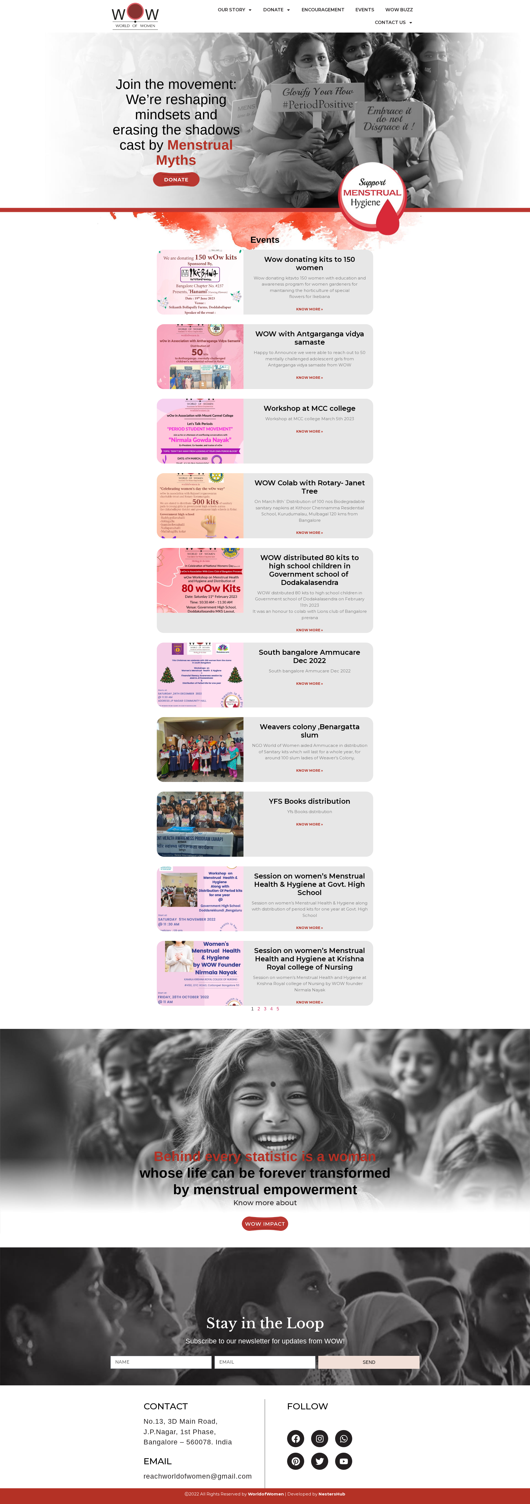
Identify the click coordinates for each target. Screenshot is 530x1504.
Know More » (309, 309)
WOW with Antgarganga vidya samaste (309, 338)
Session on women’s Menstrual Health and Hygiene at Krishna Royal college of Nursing (309, 958)
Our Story (231, 9)
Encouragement (323, 9)
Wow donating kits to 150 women (309, 263)
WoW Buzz (399, 9)
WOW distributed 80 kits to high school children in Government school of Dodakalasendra (309, 570)
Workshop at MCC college (310, 408)
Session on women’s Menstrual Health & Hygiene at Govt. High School (309, 884)
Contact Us (390, 22)
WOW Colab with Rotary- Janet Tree (310, 487)
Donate (273, 9)
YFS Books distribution (309, 801)
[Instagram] (319, 1438)
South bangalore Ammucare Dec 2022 (309, 656)
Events (365, 9)
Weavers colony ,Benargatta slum (310, 731)
